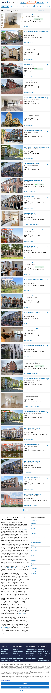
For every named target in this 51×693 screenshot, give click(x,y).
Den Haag (33, 526)
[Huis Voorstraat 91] (12, 218)
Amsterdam (34, 520)
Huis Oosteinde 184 (29, 246)
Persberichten (4, 653)
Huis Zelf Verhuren (28, 257)
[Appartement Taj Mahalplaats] (12, 499)
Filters (4, 6)
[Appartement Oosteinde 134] (12, 301)
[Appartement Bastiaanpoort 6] (12, 483)
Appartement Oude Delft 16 (32, 428)
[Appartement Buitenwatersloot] (12, 20)
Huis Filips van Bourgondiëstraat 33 (34, 395)
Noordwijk (33, 560)
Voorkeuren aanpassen (25, 690)
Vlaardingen (34, 568)
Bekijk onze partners (5, 680)
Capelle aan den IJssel (36, 542)
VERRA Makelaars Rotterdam (31, 109)
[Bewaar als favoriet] (47, 15)
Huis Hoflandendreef (30, 81)
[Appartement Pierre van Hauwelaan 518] (12, 119)
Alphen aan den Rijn (36, 540)
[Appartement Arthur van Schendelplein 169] (12, 384)
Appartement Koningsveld (31, 362)
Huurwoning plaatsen (31, 649)
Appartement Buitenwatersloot (33, 15)
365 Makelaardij (28, 142)
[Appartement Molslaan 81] (12, 450)
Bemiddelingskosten (18, 658)
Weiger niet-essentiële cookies (25, 687)
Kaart (24, 2)
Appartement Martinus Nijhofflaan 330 (35, 97)
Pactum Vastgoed (28, 92)
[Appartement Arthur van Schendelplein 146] (12, 37)
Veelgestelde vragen (18, 651)
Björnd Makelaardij (28, 43)
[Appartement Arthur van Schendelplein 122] (12, 152)
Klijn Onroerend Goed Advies (31, 373)
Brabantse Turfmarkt (19, 567)
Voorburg (33, 571)
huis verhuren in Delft (6, 627)
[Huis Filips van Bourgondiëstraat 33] (12, 400)
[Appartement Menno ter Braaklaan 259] (12, 285)
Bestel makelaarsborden (44, 660)
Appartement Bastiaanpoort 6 (32, 477)
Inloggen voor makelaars (44, 653)
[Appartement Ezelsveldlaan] (12, 334)
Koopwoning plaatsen (31, 651)
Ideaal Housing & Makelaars (30, 505)
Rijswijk (33, 563)
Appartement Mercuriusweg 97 (33, 130)
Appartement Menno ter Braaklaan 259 (35, 279)
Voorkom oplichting (18, 656)
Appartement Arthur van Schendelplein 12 (36, 411)
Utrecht (33, 528)
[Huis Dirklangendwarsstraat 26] (12, 185)
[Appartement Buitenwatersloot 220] (12, 351)
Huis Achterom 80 (29, 196)
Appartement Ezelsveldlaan (32, 329)
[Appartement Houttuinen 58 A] (12, 466)
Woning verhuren (30, 653)
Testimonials (41, 649)
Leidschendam (34, 558)
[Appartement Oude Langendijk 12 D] (12, 235)
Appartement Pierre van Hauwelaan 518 (35, 114)
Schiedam (33, 565)
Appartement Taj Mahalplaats (32, 494)
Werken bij (3, 656)
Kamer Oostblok (28, 64)
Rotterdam (34, 523)
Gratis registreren (17, 653)
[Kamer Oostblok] (12, 70)
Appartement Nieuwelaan (31, 263)
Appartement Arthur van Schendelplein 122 (36, 147)
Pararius (5, 2)
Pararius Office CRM (43, 651)
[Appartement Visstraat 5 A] (12, 53)
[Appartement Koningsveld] (12, 367)
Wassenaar (34, 573)
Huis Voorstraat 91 (29, 213)
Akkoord (25, 683)
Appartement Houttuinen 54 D (32, 163)
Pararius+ (15, 649)
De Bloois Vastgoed (28, 26)
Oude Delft (10, 567)
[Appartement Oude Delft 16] (12, 433)
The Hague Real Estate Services (31, 224)
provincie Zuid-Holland (22, 529)
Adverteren (4, 651)
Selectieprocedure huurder (17, 661)
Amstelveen (34, 533)
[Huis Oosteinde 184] (12, 251)
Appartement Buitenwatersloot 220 (34, 345)
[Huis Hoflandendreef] (12, 86)
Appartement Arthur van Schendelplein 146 (36, 31)
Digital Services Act (5, 660)
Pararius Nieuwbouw (43, 656)
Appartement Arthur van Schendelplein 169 (36, 378)
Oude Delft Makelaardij (29, 191)
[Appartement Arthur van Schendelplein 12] (12, 417)
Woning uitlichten (30, 656)
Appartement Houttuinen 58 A (32, 461)
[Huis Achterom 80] (12, 202)
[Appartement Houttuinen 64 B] (12, 318)
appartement (21, 613)
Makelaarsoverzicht (31, 658)
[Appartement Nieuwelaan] (12, 268)
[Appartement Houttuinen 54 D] (12, 169)
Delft (32, 545)
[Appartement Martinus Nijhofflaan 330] (12, 103)
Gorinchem (34, 550)
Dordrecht (33, 547)
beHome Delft (27, 274)
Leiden (33, 555)
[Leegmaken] (13, 2)
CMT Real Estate (28, 340)
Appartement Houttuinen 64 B (32, 312)
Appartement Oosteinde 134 (32, 296)
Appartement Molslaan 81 (31, 444)
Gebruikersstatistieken (6, 658)
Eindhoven (33, 531)
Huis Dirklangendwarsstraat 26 (33, 180)
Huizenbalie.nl (27, 307)
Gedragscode (41, 658)
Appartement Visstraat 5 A (31, 48)
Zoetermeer (34, 576)
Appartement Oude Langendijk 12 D (34, 229)
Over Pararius (4, 649)
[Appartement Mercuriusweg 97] (12, 136)
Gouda (33, 553)
